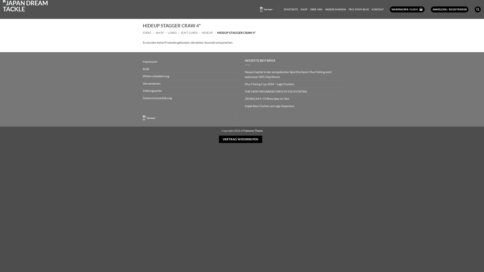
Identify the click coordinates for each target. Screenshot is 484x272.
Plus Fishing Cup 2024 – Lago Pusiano (269, 84)
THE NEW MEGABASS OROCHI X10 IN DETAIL (276, 91)
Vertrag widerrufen (240, 139)
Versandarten (152, 83)
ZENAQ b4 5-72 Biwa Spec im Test (267, 98)
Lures (172, 32)
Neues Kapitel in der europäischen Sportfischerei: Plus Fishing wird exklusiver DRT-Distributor (288, 74)
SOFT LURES (189, 32)
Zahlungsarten (152, 90)
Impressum (150, 61)
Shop (304, 9)
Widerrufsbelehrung (156, 76)
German (268, 9)
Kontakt (378, 9)
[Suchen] (478, 9)
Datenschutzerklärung (157, 98)
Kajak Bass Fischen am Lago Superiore (269, 106)
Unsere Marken (335, 9)
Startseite (291, 9)
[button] (407, 9)
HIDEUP (207, 32)
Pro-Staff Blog (359, 9)
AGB (146, 69)
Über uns (316, 9)
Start (147, 32)
